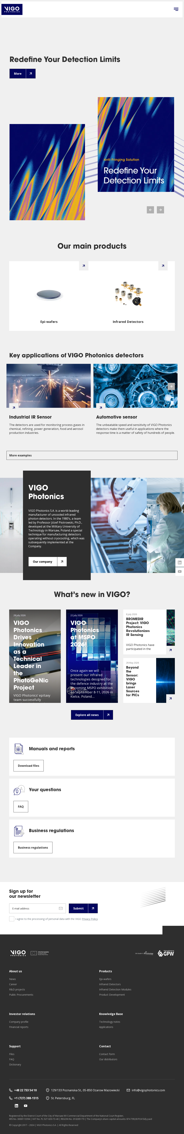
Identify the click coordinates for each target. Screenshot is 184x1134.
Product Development (112, 994)
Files (11, 1054)
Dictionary (15, 1064)
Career (13, 984)
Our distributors (108, 1059)
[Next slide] (160, 209)
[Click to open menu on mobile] (176, 9)
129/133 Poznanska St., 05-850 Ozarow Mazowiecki (85, 1090)
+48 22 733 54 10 (25, 1090)
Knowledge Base (111, 1014)
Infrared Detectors (110, 984)
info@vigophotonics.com (148, 1090)
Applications (106, 1027)
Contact (105, 1046)
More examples (20, 455)
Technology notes (109, 1021)
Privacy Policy (90, 919)
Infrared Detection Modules (115, 989)
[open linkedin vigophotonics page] (179, 562)
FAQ (11, 1059)
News (12, 979)
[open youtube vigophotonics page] (179, 571)
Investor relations (22, 1014)
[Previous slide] (150, 209)
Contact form (107, 1054)
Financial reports (18, 1027)
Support (15, 1046)
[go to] (18, 953)
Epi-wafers (105, 979)
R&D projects (17, 989)
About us (15, 971)
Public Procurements (21, 994)
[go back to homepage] (11, 9)
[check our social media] (16, 1106)
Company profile (18, 1021)
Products (105, 971)
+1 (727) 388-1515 (26, 1098)
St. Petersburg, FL (63, 1098)
